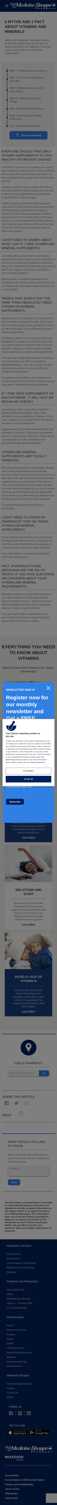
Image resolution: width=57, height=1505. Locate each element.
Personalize (28, 771)
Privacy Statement (37, 762)
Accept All (28, 779)
